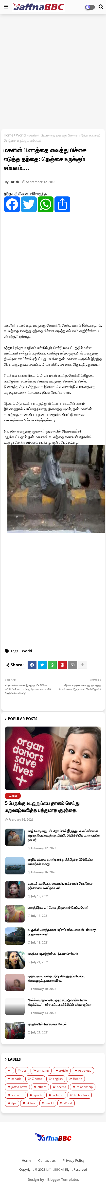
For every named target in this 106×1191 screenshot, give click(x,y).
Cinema (37, 1079)
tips (13, 1103)
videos (31, 1103)
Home (8, 135)
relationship (84, 1087)
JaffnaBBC (53, 1169)
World (21, 135)
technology (81, 1095)
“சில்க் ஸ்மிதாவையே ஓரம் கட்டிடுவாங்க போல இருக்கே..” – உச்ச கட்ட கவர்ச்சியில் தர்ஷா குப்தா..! (61, 1002)
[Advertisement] (53, 72)
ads (24, 1070)
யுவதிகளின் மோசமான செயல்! (48, 1024)
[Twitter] (42, 665)
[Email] (72, 665)
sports (38, 1095)
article (63, 1070)
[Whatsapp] (52, 665)
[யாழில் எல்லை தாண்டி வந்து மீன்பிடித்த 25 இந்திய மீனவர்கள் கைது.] (15, 865)
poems (61, 1087)
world (49, 1103)
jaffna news (19, 1087)
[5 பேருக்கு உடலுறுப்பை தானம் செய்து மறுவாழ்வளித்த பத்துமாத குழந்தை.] (53, 758)
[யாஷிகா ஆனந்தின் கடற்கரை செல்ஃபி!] (15, 960)
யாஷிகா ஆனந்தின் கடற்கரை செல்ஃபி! (53, 953)
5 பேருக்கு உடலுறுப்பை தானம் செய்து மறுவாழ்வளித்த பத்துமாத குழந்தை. (42, 806)
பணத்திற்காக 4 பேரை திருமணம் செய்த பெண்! (58, 907)
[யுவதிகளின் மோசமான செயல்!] (15, 1030)
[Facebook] (32, 665)
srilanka (58, 1095)
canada (16, 1079)
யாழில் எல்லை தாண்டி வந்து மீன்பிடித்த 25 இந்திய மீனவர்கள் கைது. (60, 861)
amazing (43, 1070)
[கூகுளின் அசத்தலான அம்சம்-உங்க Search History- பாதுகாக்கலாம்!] (15, 936)
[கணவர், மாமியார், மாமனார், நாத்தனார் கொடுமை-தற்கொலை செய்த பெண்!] (15, 889)
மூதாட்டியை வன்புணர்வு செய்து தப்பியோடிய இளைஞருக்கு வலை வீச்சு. (56, 978)
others (41, 1087)
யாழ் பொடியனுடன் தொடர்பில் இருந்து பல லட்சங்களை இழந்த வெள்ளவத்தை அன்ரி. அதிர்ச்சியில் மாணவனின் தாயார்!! (64, 835)
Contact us (47, 1160)
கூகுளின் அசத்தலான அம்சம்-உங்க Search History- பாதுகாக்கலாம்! (62, 931)
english (58, 1079)
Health (77, 1079)
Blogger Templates (63, 1179)
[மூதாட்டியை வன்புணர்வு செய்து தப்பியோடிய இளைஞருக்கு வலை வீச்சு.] (15, 982)
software (17, 1095)
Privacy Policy (74, 1160)
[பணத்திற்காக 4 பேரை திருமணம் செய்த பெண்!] (15, 913)
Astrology (84, 1070)
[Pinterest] (62, 665)
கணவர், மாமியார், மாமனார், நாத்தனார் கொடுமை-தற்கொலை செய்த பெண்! (60, 885)
